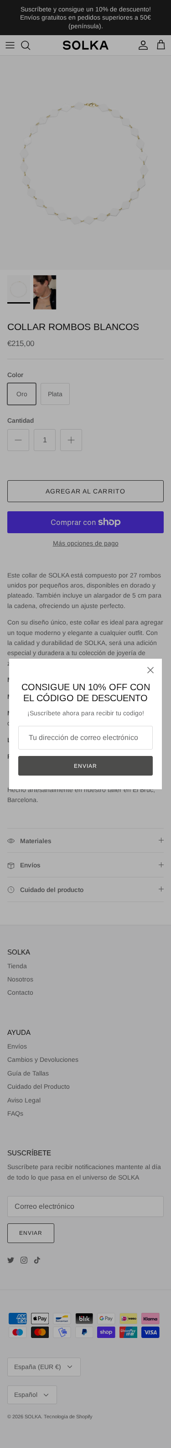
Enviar (85, 766)
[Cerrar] (150, 670)
